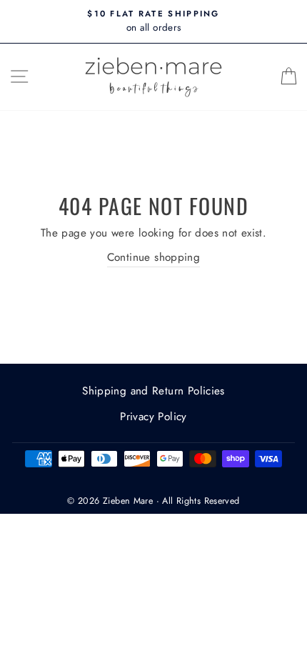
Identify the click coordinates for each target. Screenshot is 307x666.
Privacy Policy (153, 416)
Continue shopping (154, 257)
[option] (153, 21)
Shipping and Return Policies (153, 391)
